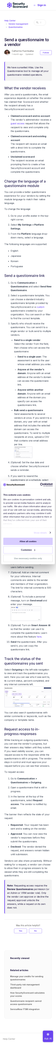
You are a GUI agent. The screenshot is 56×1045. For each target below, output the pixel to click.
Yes (20, 931)
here (39, 636)
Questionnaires (15, 27)
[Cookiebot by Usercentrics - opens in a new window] (40, 485)
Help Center (10, 20)
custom (40, 307)
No (35, 931)
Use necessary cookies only (28, 558)
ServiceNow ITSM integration (25, 1009)
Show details (40, 532)
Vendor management (18, 24)
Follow (46, 52)
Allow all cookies (28, 541)
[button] (43, 5)
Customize (26, 550)
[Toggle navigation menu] (34, 5)
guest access (17, 123)
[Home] (17, 5)
